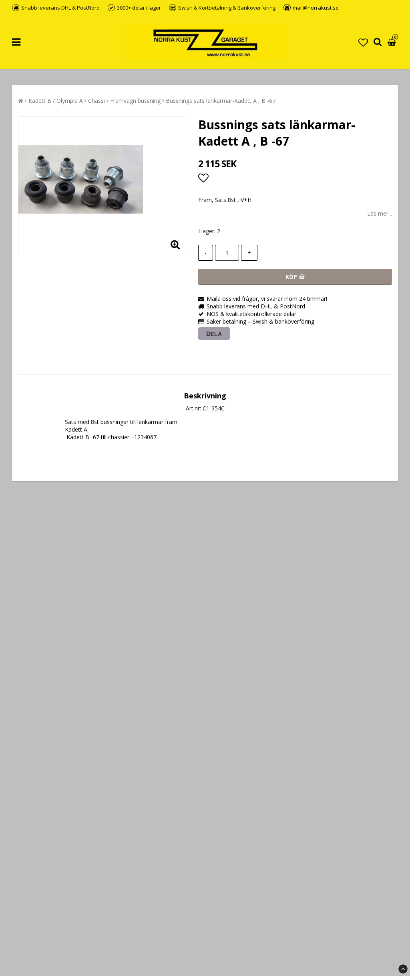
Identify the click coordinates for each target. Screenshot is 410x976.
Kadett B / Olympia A (55, 100)
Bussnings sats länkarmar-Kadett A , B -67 (220, 100)
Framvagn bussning (135, 100)
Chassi (96, 100)
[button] (363, 42)
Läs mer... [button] (379, 213)
